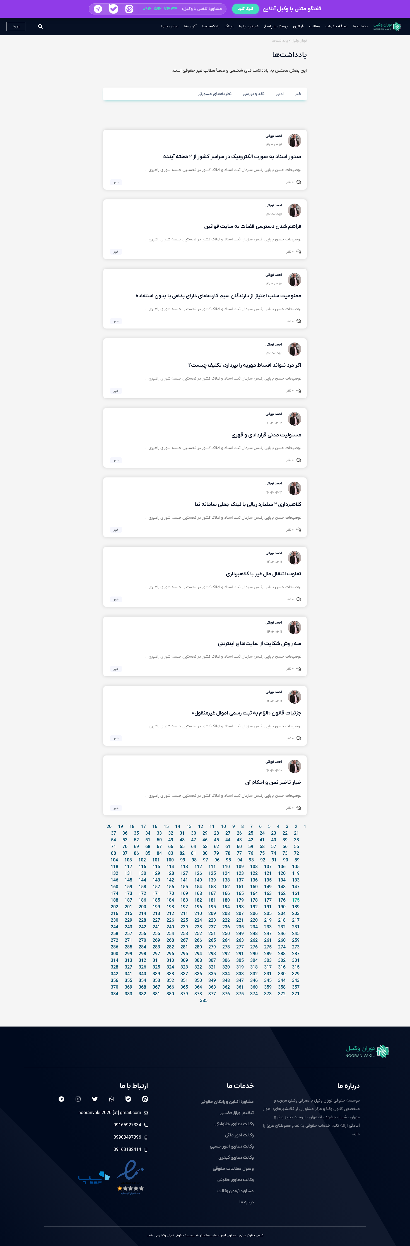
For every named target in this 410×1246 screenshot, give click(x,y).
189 (296, 907)
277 (240, 947)
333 (240, 974)
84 (159, 853)
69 (136, 847)
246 (282, 934)
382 (142, 994)
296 (170, 954)
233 (268, 927)
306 (226, 961)
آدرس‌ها (190, 26)
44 (227, 840)
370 (114, 987)
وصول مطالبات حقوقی (233, 1169)
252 (198, 934)
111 (212, 867)
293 (212, 954)
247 (268, 934)
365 (184, 987)
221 (240, 920)
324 (170, 967)
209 (212, 914)
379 (184, 994)
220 (254, 920)
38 (296, 840)
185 (156, 900)
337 (184, 974)
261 (268, 940)
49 (170, 840)
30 (193, 833)
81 (193, 853)
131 (128, 873)
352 (170, 981)
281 (184, 947)
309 (184, 961)
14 (177, 827)
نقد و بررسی (253, 94)
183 (184, 900)
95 (228, 860)
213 (156, 914)
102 (142, 860)
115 (156, 867)
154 (198, 887)
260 (282, 940)
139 (212, 880)
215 (128, 914)
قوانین (298, 26)
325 (156, 967)
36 (124, 833)
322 (198, 967)
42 (250, 840)
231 (296, 927)
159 (128, 887)
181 (212, 900)
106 (282, 867)
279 (212, 947)
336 (198, 974)
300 (114, 954)
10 (223, 827)
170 (170, 894)
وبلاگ (229, 26)
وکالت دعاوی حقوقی (235, 1180)
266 (198, 940)
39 (285, 840)
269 (156, 940)
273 (296, 947)
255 (156, 934)
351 (184, 981)
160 (114, 887)
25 (250, 833)
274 (282, 947)
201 (128, 907)
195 (212, 907)
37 (113, 833)
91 (274, 860)
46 (205, 840)
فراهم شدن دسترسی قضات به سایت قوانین (252, 226)
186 (142, 900)
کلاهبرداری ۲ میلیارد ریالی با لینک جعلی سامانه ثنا (248, 504)
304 (254, 961)
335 (212, 974)
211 (184, 914)
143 (156, 880)
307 (212, 961)
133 (296, 880)
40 (273, 840)
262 (254, 940)
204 (282, 914)
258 (114, 934)
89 (297, 860)
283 (156, 947)
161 (296, 894)
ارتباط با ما (134, 1086)
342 (114, 974)
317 (268, 967)
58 (262, 847)
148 (282, 887)
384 (114, 994)
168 (198, 894)
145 (128, 880)
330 (282, 974)
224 (198, 920)
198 (170, 907)
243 (128, 927)
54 (113, 840)
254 (170, 934)
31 (182, 833)
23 (273, 833)
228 (142, 920)
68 (147, 847)
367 (156, 987)
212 (170, 914)
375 (240, 994)
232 (282, 927)
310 (170, 961)
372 (282, 994)
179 (240, 900)
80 (205, 853)
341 (128, 974)
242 (142, 927)
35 (136, 833)
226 (170, 920)
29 (205, 833)
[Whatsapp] (111, 1099)
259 (296, 940)
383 (128, 994)
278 (226, 947)
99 (182, 860)
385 (204, 1001)
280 (198, 947)
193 (240, 907)
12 (200, 827)
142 (170, 880)
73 (285, 853)
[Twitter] (95, 1099)
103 (128, 860)
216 (114, 914)
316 (282, 967)
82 (182, 853)
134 (282, 880)
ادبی (280, 94)
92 (262, 860)
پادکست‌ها (210, 26)
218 (282, 920)
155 (184, 887)
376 (226, 994)
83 (170, 853)
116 (142, 867)
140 (198, 880)
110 (226, 867)
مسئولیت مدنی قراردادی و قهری (266, 435)
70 (124, 847)
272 (114, 940)
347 (240, 981)
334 (226, 974)
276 (254, 947)
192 (254, 907)
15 (166, 827)
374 (254, 994)
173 (128, 894)
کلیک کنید (246, 8)
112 (198, 867)
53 (124, 840)
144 (142, 880)
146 (114, 880)
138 (226, 880)
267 (184, 940)
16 (154, 827)
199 (156, 907)
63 (205, 847)
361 (240, 987)
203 (296, 914)
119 (296, 873)
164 (254, 894)
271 (128, 940)
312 (142, 961)
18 (131, 827)
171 (156, 894)
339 (156, 974)
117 (128, 867)
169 (184, 894)
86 (136, 853)
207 (240, 914)
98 (194, 860)
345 (268, 981)
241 (156, 927)
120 (282, 873)
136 (254, 880)
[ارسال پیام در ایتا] (129, 9)
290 (254, 954)
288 (282, 954)
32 (170, 833)
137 (240, 880)
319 (240, 967)
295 (184, 954)
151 (240, 887)
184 (170, 900)
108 (254, 867)
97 (205, 860)
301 (296, 961)
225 (184, 920)
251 (212, 934)
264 (226, 940)
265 (212, 940)
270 (142, 940)
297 (156, 954)
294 (198, 954)
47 (193, 840)
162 (282, 894)
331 (268, 974)
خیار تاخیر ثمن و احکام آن (273, 782)
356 (114, 981)
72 (296, 853)
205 (268, 914)
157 (156, 887)
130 (142, 873)
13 (189, 827)
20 (109, 827)
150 (254, 887)
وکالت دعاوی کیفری (236, 1157)
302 (282, 961)
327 (128, 967)
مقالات (314, 26)
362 (226, 987)
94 (239, 860)
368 (142, 987)
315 (296, 967)
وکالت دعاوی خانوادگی (234, 1124)
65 (182, 847)
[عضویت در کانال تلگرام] (98, 9)
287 (296, 954)
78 (227, 853)
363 (212, 987)
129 (156, 873)
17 (143, 827)
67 (159, 847)
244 (114, 927)
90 (285, 860)
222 (226, 920)
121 (268, 873)
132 (114, 873)
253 (184, 934)
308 (198, 961)
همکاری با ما (249, 26)
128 (170, 873)
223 (212, 920)
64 (193, 847)
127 (184, 873)
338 (170, 974)
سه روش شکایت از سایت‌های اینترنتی (259, 643)
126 (198, 873)
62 (216, 847)
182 (198, 900)
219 (268, 920)
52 (136, 840)
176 (282, 900)
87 (124, 853)
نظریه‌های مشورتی (214, 94)
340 (142, 974)
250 (226, 934)
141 (184, 880)
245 (296, 934)
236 (226, 927)
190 (282, 907)
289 (268, 954)
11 (211, 827)
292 (226, 954)
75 (262, 853)
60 (239, 847)
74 (273, 853)
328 (114, 967)
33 (159, 833)
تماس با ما (169, 26)
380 (170, 994)
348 (226, 981)
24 (262, 833)
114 (170, 867)
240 (170, 927)
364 (198, 987)
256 (142, 934)
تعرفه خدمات (336, 26)
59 (250, 847)
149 (268, 887)
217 (296, 920)
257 (128, 934)
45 (216, 840)
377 (212, 994)
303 (268, 961)
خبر (298, 94)
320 (226, 967)
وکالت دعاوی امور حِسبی (232, 1146)
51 (147, 840)
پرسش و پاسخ (276, 26)
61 (227, 847)
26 (239, 833)
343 (296, 981)
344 (282, 981)
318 (254, 967)
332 (254, 974)
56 (285, 847)
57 (273, 847)
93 (251, 860)
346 (254, 981)
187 (128, 900)
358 (282, 987)
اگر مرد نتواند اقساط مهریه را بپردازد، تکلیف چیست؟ (244, 365)
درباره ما (348, 1086)
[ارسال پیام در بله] (113, 9)
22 (285, 833)
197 (184, 907)
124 (226, 873)
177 (268, 900)
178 (254, 900)
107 (268, 867)
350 (198, 981)
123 (240, 873)
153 (212, 887)
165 (240, 894)
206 (254, 914)
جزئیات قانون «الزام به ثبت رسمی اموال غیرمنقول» (246, 713)
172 (142, 894)
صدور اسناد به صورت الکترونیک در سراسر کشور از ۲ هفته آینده (232, 156)
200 (142, 907)
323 (184, 967)
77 (239, 853)
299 (128, 954)
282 (170, 947)
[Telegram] (61, 1099)
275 (268, 947)
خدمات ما (360, 26)
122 (254, 873)
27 (227, 833)
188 (114, 900)
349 (212, 981)
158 (142, 887)
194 (226, 907)
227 (156, 920)
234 (254, 927)
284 (142, 947)
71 (113, 847)
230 (114, 920)
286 (114, 947)
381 (156, 994)
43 (239, 840)
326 (142, 967)
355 (128, 981)
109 (240, 867)
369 (128, 987)
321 (212, 967)
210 (198, 914)
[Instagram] (78, 1099)
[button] (157, 9)
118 (114, 867)
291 (240, 954)
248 (254, 934)
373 (268, 994)
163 (268, 894)
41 (262, 840)
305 (240, 961)
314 (114, 961)
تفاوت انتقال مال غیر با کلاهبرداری (263, 574)
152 (226, 887)
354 (142, 981)
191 (268, 907)
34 (147, 833)
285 (128, 947)
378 (198, 994)
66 (170, 847)
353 (156, 981)
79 (216, 853)
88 (113, 853)
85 (147, 853)
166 (226, 894)
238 (198, 927)
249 (240, 934)
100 (170, 860)
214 (142, 914)
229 (128, 920)
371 (296, 994)
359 (268, 987)
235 (240, 927)
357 (296, 987)
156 (170, 887)
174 (114, 894)
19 (120, 827)
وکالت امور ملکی (239, 1135)
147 (296, 887)
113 (184, 867)
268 (170, 940)
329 (296, 974)
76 (250, 853)
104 (114, 860)
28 (216, 833)
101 (156, 860)
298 (142, 954)
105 (296, 867)
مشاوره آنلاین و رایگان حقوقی (227, 1102)
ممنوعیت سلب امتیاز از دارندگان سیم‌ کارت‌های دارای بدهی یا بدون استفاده (218, 296)
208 (226, 914)
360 (254, 987)
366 (170, 987)
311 (156, 961)
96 (217, 860)
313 (128, 961)
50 (159, 840)
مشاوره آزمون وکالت (235, 1191)
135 (268, 880)
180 (226, 900)
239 (184, 927)
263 (240, 940)
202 (114, 907)
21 (296, 833)
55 (296, 847)
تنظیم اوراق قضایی (237, 1113)
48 (182, 840)
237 (212, 927)
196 (198, 907)
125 (212, 873)
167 (212, 894)
